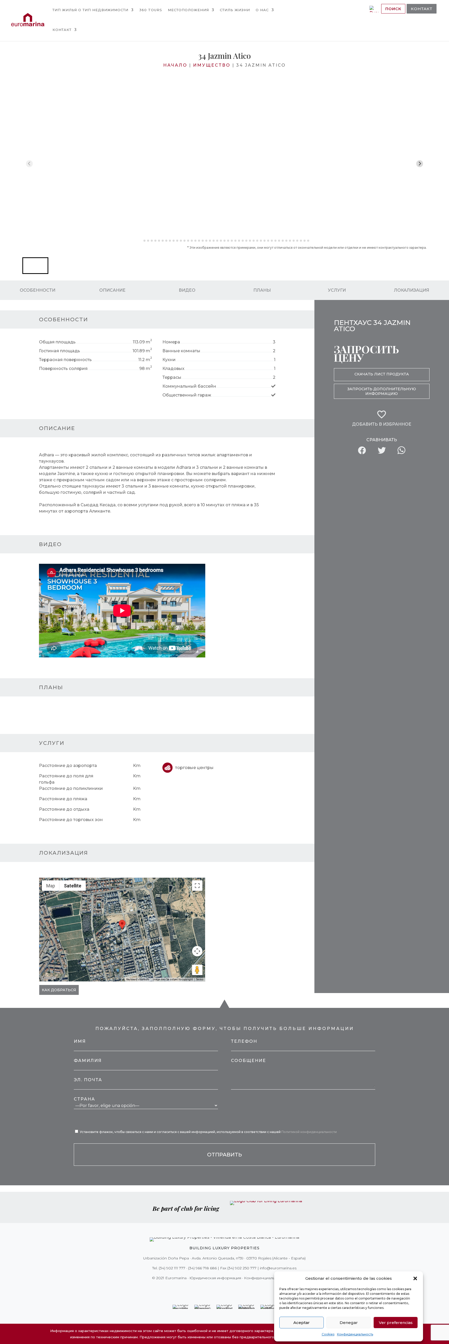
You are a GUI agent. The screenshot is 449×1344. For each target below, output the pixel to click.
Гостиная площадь (59, 350)
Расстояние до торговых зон (71, 819)
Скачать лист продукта (381, 374)
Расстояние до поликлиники (71, 788)
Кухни (169, 359)
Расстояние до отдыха (64, 809)
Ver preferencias (396, 1322)
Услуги (337, 290)
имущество (211, 65)
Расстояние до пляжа (63, 798)
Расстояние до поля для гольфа (66, 779)
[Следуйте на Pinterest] (228, 1288)
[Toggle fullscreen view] (197, 885)
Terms (199, 979)
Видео (187, 290)
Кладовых (173, 368)
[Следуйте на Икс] (213, 1288)
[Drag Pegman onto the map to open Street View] (197, 970)
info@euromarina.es (278, 1268)
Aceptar (301, 1322)
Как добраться (59, 990)
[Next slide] (419, 163)
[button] (415, 1278)
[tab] (140, 240)
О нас (262, 10)
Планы (262, 290)
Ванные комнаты (181, 350)
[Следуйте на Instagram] (221, 1288)
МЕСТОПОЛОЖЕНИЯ (188, 10)
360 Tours (150, 10)
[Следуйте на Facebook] (206, 1288)
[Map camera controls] (197, 951)
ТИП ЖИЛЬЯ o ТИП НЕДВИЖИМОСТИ (90, 10)
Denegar (349, 1322)
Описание (112, 290)
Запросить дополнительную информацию (381, 391)
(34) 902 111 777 (172, 1268)
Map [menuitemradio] (50, 885)
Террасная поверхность (65, 359)
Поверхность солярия (63, 368)
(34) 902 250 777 (241, 1268)
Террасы (171, 377)
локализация (411, 290)
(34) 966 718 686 (202, 1268)
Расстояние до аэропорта (68, 765)
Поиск (393, 8)
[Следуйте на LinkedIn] (242, 1288)
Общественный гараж (186, 395)
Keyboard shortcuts (137, 979)
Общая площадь (57, 342)
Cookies (328, 1334)
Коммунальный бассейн (189, 386)
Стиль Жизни (235, 10)
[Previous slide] (29, 163)
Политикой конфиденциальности (309, 1132)
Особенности (37, 290)
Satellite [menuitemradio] (72, 885)
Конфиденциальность (355, 1334)
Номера (171, 342)
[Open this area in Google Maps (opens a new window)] (49, 978)
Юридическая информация (215, 1278)
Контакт (61, 30)
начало (175, 65)
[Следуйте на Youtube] (235, 1288)
